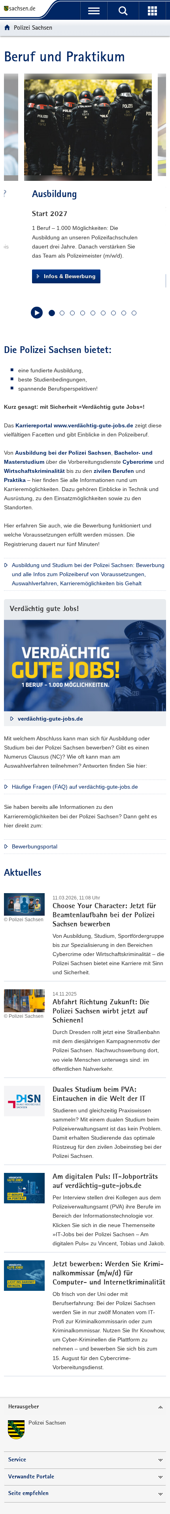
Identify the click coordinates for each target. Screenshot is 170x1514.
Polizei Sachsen (33, 27)
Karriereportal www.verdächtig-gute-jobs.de (74, 425)
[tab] (85, 1407)
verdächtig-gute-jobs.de (50, 718)
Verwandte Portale (31, 1477)
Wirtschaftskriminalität (34, 471)
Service (17, 1460)
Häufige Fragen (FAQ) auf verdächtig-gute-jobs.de (75, 787)
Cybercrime (138, 462)
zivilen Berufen (114, 471)
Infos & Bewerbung (70, 276)
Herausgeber (23, 1407)
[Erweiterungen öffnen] (152, 11)
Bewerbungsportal (34, 846)
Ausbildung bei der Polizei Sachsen (63, 453)
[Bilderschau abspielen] (37, 313)
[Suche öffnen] (123, 11)
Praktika (15, 480)
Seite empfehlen (28, 1494)
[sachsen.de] (21, 8)
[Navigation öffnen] (94, 11)
